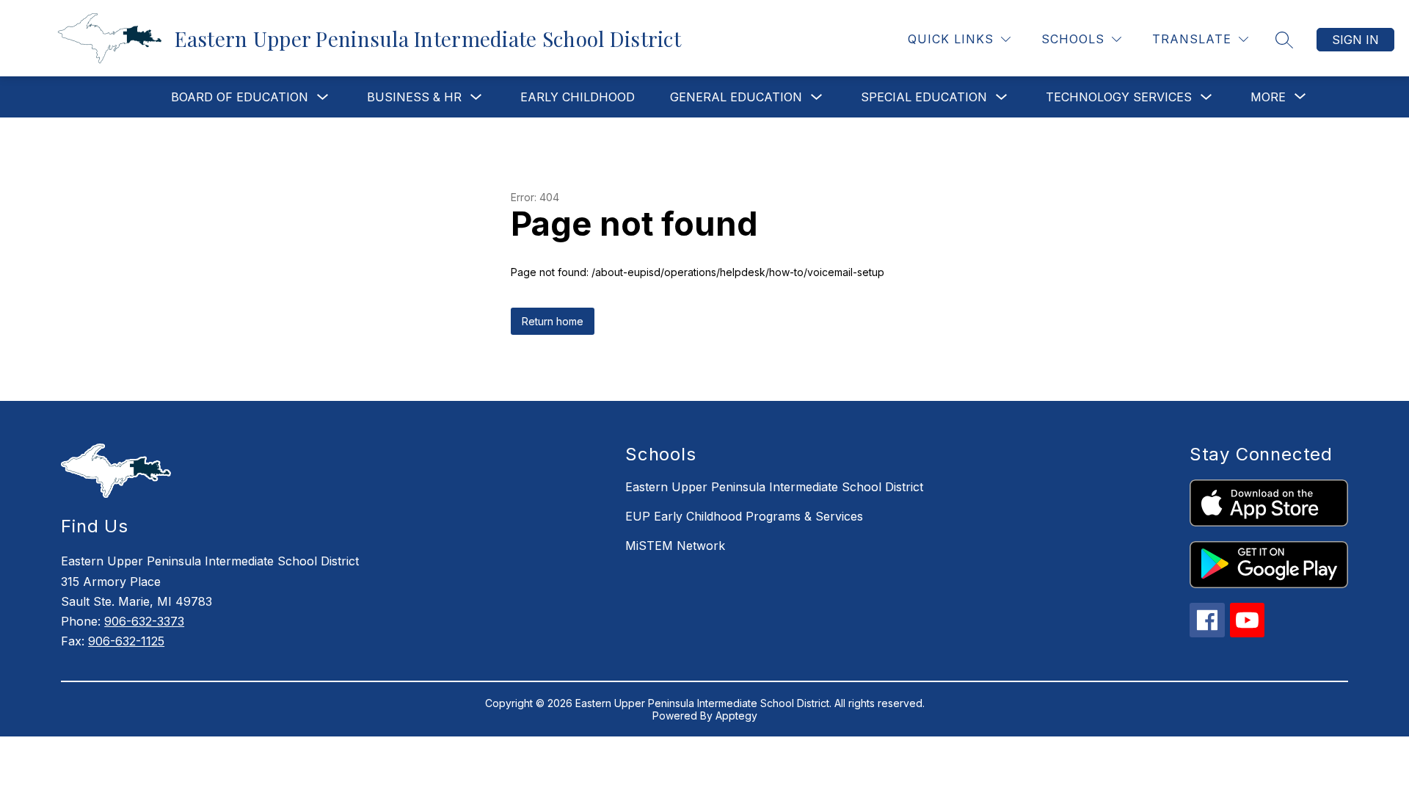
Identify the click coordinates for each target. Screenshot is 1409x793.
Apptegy (736, 715)
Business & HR (414, 97)
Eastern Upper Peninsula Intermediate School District (774, 486)
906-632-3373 (144, 621)
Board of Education (239, 97)
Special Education (924, 97)
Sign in (1355, 39)
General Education (736, 97)
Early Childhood (577, 97)
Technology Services (1119, 97)
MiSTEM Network (675, 545)
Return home (552, 321)
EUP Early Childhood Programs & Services (744, 516)
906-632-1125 (126, 641)
